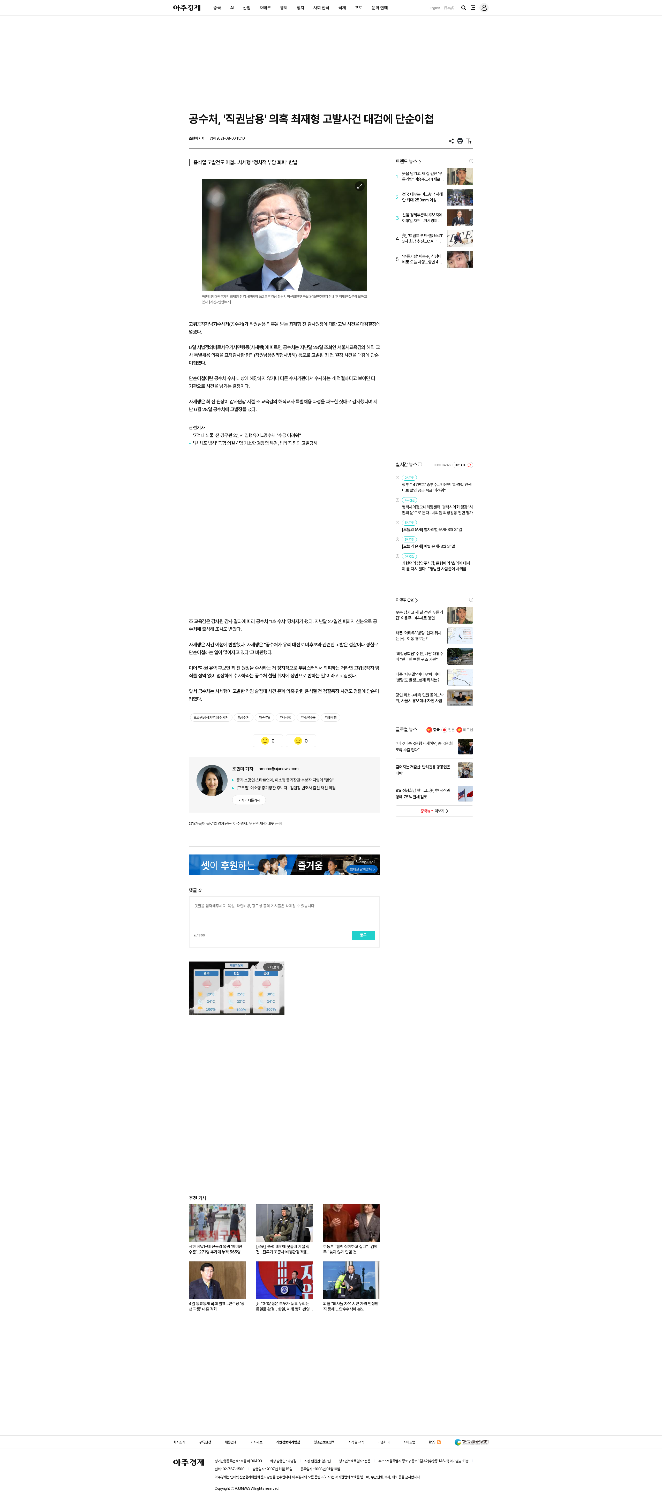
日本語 (449, 8)
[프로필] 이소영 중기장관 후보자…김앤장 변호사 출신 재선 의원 (286, 787)
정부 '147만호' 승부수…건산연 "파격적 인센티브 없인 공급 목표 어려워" (436, 487)
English (435, 8)
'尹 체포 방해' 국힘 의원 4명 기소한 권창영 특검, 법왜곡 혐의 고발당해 (255, 443)
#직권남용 (308, 717)
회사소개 (179, 1442)
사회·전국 (321, 7)
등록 (363, 935)
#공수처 (244, 717)
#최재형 (330, 717)
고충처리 (383, 1442)
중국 (217, 7)
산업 (246, 7)
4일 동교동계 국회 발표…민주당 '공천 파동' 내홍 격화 (216, 1306)
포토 (359, 7)
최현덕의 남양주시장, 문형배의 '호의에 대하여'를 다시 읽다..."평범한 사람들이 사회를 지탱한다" (436, 566)
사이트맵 (409, 1442)
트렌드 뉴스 (406, 161)
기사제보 (256, 1442)
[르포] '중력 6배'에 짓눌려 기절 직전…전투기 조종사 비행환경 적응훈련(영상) (283, 1249)
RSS (432, 1442)
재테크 (265, 7)
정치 (300, 7)
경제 (284, 7)
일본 (451, 730)
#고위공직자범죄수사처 (211, 717)
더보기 (420, 812)
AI (232, 7)
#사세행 (285, 717)
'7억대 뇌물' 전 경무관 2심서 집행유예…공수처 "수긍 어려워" (247, 435)
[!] (471, 161)
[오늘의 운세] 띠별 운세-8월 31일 (428, 546)
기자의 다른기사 (249, 800)
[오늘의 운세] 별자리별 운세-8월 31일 (432, 529)
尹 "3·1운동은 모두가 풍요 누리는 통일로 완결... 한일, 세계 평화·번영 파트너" (283, 1306)
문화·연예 (380, 7)
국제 (342, 7)
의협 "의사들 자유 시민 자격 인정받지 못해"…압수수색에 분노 (350, 1306)
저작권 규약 (356, 1442)
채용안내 (231, 1442)
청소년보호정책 (324, 1442)
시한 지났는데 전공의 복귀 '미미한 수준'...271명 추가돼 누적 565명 (215, 1249)
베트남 (468, 730)
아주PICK (404, 600)
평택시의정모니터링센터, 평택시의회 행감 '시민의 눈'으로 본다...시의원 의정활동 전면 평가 (437, 510)
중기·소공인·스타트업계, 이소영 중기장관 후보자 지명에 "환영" (285, 780)
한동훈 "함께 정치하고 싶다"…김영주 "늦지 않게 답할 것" (350, 1249)
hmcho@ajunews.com (279, 768)
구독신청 (205, 1442)
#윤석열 (264, 717)
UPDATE (461, 465)
